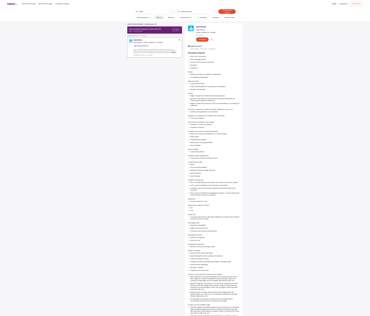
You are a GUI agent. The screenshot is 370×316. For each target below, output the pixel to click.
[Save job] (179, 40)
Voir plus (173, 52)
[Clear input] (173, 12)
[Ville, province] (195, 12)
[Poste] (153, 12)
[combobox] (154, 12)
